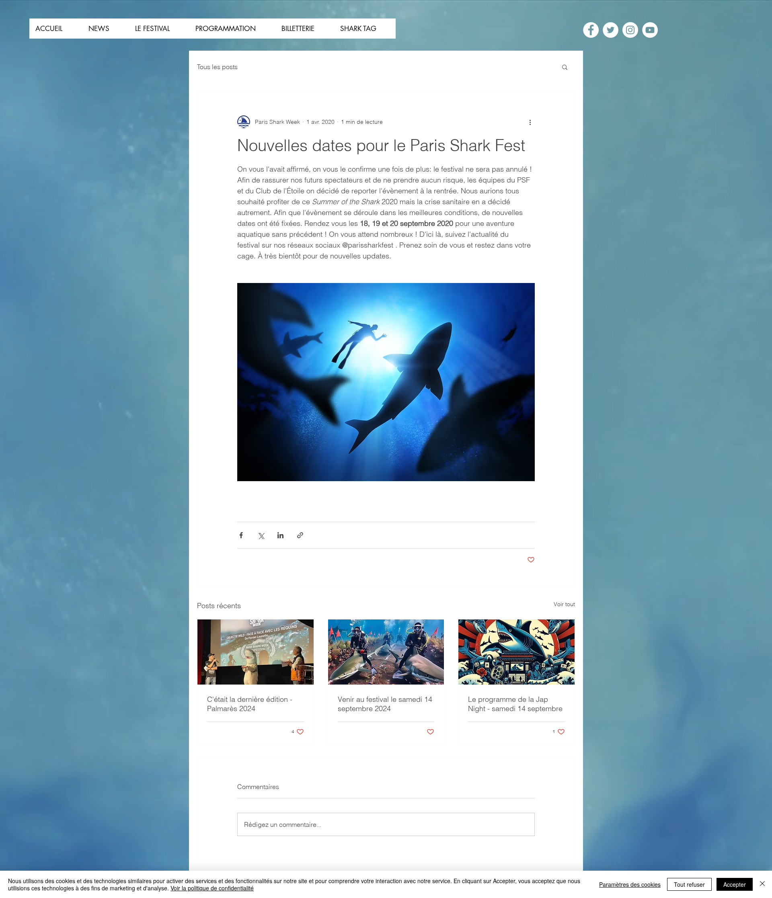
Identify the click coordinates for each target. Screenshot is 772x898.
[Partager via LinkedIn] (280, 535)
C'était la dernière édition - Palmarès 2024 (249, 704)
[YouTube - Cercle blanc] (650, 30)
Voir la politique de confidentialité (212, 888)
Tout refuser (689, 884)
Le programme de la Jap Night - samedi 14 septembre (515, 704)
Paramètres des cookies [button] (630, 884)
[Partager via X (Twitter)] (261, 535)
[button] (565, 67)
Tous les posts (217, 67)
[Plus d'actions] (530, 122)
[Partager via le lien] (300, 535)
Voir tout (564, 604)
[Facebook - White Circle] (591, 30)
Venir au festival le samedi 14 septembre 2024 (385, 704)
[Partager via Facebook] (241, 535)
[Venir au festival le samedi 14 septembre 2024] (386, 652)
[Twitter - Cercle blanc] (610, 30)
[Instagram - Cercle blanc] (630, 30)
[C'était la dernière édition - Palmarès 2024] (255, 652)
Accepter (734, 884)
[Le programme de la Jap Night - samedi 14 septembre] (516, 652)
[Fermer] (762, 884)
